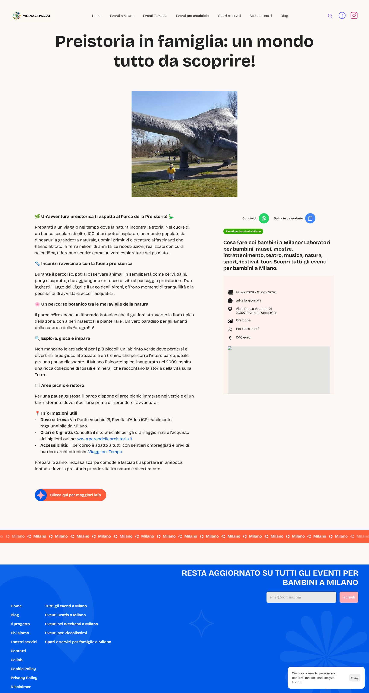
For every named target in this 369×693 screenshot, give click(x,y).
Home (96, 16)
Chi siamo (20, 633)
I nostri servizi (24, 642)
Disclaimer (21, 686)
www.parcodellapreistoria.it (104, 438)
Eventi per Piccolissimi (66, 633)
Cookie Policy (23, 668)
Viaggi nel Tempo (105, 451)
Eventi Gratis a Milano (65, 615)
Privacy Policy (24, 677)
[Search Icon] (330, 16)
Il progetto (20, 624)
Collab (16, 660)
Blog (284, 16)
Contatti (18, 651)
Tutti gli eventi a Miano (66, 606)
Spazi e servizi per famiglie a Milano (78, 642)
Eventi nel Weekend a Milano (71, 624)
